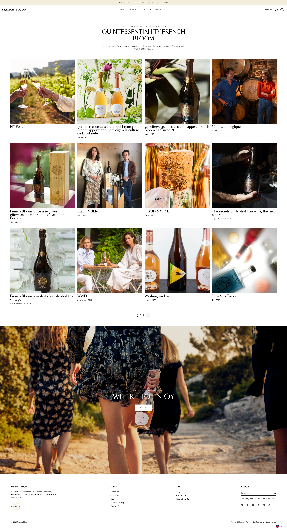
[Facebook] (247, 505)
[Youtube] (253, 505)
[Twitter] (242, 505)
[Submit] (275, 493)
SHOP (122, 10)
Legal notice (271, 522)
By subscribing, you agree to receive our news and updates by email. (258, 499)
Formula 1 (114, 506)
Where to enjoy (117, 502)
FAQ (178, 492)
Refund (248, 522)
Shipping (240, 522)
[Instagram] (258, 505)
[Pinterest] (264, 505)
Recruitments (182, 499)
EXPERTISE (133, 10)
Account (268, 10)
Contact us (181, 495)
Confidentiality (259, 522)
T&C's (234, 522)
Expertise (114, 492)
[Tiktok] (269, 505)
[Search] (276, 9)
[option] (143, 400)
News (112, 499)
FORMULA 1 (160, 10)
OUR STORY (146, 10)
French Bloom (22, 522)
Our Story (114, 495)
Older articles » (148, 315)
